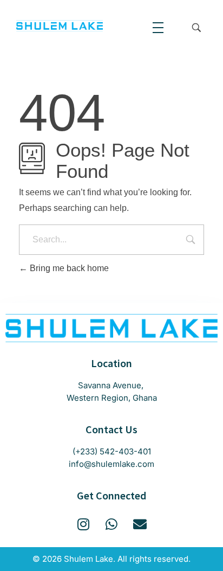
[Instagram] (83, 524)
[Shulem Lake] (59, 25)
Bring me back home (68, 268)
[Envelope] (140, 524)
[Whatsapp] (112, 524)
